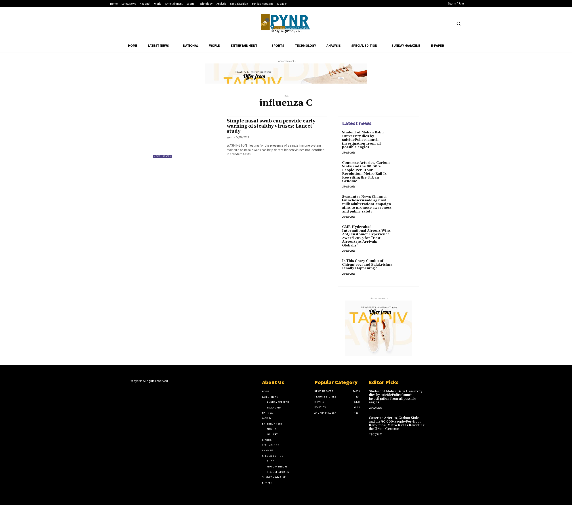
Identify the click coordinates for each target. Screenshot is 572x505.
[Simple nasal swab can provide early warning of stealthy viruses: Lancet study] (187, 137)
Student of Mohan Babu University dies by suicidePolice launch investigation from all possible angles (363, 139)
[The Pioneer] (286, 22)
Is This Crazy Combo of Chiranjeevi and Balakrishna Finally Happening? (367, 264)
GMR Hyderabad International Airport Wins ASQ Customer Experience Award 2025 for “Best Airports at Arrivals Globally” (366, 236)
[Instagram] (141, 389)
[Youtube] (449, 24)
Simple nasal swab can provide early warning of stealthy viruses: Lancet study (271, 126)
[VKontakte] (157, 389)
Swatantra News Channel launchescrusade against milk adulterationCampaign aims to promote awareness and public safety (366, 204)
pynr (229, 137)
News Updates (162, 156)
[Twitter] (441, 24)
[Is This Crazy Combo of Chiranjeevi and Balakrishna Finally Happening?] (405, 267)
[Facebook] (432, 24)
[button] (458, 23)
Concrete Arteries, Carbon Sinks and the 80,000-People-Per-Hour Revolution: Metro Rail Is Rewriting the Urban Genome (366, 172)
